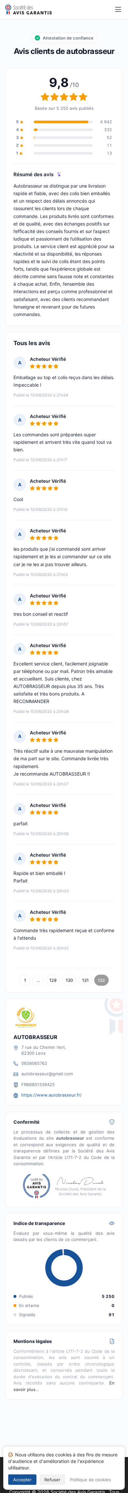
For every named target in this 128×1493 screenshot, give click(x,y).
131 (85, 980)
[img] (59, 174)
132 (101, 980)
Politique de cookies (90, 1479)
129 (52, 980)
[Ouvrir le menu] (118, 10)
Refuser (52, 1479)
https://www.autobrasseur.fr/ (51, 1095)
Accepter (22, 1479)
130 (69, 980)
